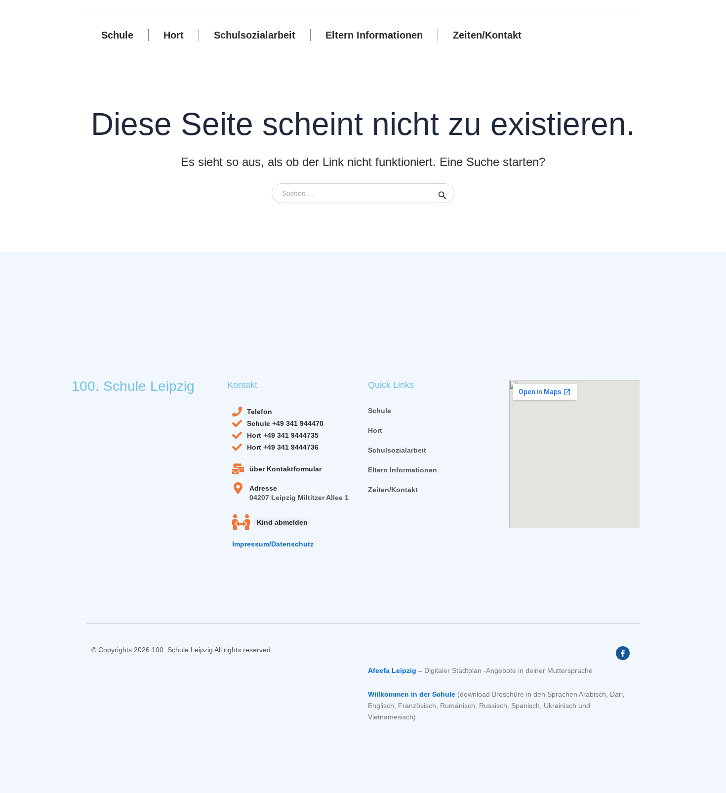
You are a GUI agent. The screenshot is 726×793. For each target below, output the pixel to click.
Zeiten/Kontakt (487, 35)
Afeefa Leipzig (392, 670)
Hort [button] (173, 35)
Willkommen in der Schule (411, 694)
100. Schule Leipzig (133, 386)
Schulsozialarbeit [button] (254, 35)
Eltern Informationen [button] (374, 35)
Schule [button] (117, 35)
